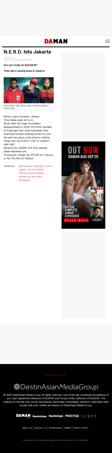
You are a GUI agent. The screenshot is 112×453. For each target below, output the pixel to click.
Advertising (55, 428)
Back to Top (56, 375)
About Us (27, 428)
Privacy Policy (81, 428)
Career (67, 428)
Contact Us (40, 428)
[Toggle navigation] (107, 41)
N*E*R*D (30, 65)
